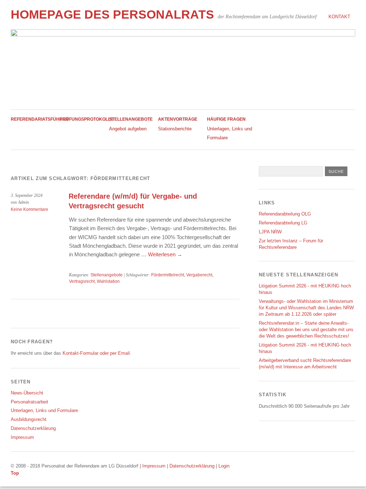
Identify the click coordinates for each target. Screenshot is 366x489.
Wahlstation (108, 281)
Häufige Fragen (226, 119)
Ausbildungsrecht (28, 419)
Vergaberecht (199, 274)
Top (15, 473)
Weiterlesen (165, 254)
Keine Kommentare (29, 209)
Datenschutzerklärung (33, 428)
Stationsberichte (175, 128)
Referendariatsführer (40, 119)
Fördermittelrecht (167, 274)
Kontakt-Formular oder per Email (96, 353)
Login (223, 466)
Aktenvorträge (177, 119)
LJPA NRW (270, 231)
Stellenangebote (131, 119)
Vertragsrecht (82, 281)
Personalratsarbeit (29, 402)
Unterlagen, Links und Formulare (44, 410)
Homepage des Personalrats (112, 14)
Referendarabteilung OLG (285, 214)
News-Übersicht (27, 393)
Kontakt (339, 16)
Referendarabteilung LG (283, 223)
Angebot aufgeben (128, 128)
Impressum (22, 437)
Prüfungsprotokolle (86, 119)
